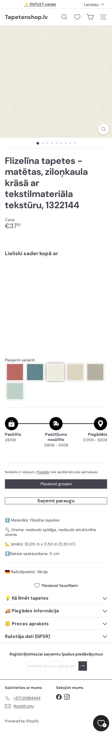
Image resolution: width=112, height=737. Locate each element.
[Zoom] (103, 129)
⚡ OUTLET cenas (40, 4)
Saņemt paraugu (56, 501)
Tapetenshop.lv (26, 17)
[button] (15, 372)
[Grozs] (90, 17)
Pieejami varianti (20, 360)
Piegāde (42, 472)
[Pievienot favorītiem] (99, 273)
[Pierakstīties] (82, 666)
